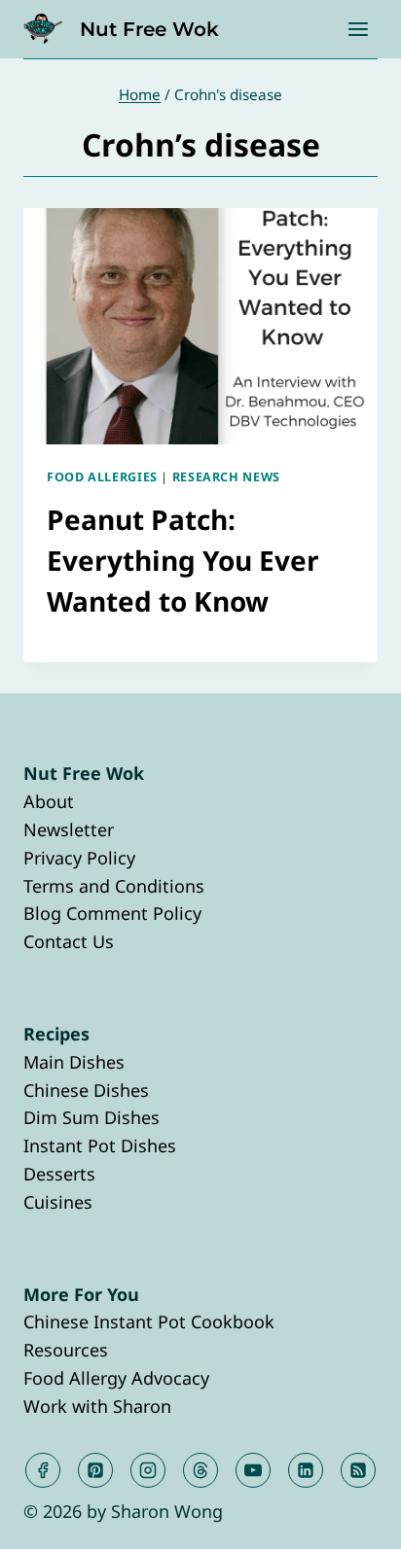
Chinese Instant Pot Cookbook (148, 1321)
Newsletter (68, 829)
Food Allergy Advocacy (116, 1378)
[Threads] (200, 1470)
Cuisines (57, 1202)
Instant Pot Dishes (99, 1145)
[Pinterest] (95, 1470)
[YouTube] (253, 1470)
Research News (226, 477)
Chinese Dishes (86, 1090)
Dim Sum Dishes (91, 1117)
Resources (65, 1349)
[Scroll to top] (351, 1518)
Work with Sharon (97, 1406)
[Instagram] (147, 1470)
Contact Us (68, 941)
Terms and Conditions (113, 886)
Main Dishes (74, 1062)
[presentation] (200, 326)
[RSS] (358, 1470)
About (48, 801)
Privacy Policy (79, 857)
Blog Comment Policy (112, 913)
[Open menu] (358, 29)
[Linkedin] (305, 1470)
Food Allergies (102, 477)
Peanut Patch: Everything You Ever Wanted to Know (183, 560)
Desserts (59, 1173)
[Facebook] (42, 1470)
